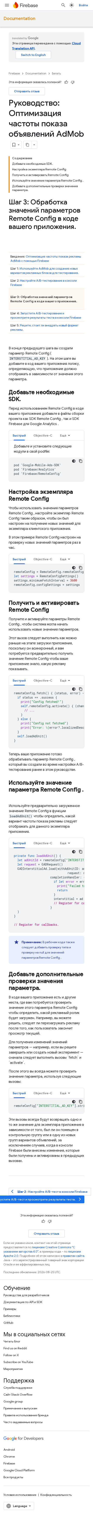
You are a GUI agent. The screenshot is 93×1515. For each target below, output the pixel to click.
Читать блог (11, 1341)
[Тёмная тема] (73, 461)
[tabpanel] (46, 462)
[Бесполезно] (72, 82)
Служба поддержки (17, 1388)
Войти (83, 5)
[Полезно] (66, 82)
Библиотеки (11, 1316)
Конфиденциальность (56, 1494)
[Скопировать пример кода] (80, 461)
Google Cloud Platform (19, 1470)
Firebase (14, 73)
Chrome (9, 1456)
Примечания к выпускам (20, 1408)
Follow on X (11, 1355)
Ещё (63, 435)
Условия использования (19, 1494)
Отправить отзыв (27, 91)
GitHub (8, 1323)
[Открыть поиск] (63, 5)
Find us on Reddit (15, 1348)
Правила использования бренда (25, 1415)
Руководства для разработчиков (26, 1295)
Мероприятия (13, 1369)
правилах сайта (73, 1256)
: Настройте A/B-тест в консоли (49, 1191)
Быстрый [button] (19, 435)
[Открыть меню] (7, 5)
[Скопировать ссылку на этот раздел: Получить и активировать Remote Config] (53, 610)
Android (9, 1450)
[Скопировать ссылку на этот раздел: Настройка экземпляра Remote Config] (53, 499)
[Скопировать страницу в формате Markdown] (27, 144)
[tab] (19, 435)
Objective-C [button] (43, 435)
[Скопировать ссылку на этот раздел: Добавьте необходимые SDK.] (25, 399)
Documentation (19, 18)
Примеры (9, 1309)
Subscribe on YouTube (18, 1362)
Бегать (56, 73)
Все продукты (13, 1477)
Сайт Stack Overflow (17, 1394)
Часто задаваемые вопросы (23, 1422)
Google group (13, 1401)
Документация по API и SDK (22, 1302)
